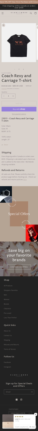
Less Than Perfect (10, 318)
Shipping (4, 88)
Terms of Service (10, 349)
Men (5, 295)
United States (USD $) (18, 413)
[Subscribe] (32, 392)
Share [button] (6, 145)
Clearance (7, 308)
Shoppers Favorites (11, 290)
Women (6, 299)
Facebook (7, 362)
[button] (2, 13)
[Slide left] (14, 69)
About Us (7, 331)
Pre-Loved (7, 313)
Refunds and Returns (11, 345)
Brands (6, 304)
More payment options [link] (19, 114)
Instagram (7, 367)
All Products (8, 286)
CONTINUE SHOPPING (19, 267)
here (25, 179)
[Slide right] (23, 69)
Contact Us (8, 335)
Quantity (4, 92)
